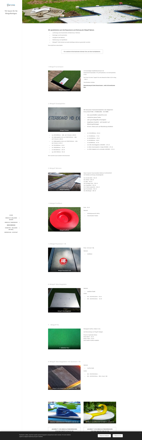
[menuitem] (11, 215)
